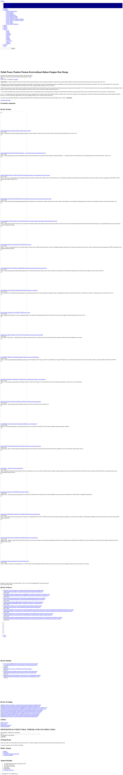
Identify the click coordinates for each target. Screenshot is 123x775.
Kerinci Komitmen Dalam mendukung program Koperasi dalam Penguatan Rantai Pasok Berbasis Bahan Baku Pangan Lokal (29, 221)
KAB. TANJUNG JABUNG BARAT (15, 19)
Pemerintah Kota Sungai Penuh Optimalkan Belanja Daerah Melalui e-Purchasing (19, 290)
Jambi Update (6, 3)
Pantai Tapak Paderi (5, 726)
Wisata (7, 37)
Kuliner (8, 42)
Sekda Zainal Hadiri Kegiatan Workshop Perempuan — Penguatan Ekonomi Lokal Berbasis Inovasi (23, 153)
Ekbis (7, 30)
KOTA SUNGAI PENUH (12, 24)
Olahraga (5, 44)
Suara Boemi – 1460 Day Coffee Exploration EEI (12, 468)
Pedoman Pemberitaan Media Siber (11, 753)
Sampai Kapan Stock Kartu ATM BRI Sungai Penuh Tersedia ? (15, 492)
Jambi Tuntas (9, 4)
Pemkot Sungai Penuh (6, 100)
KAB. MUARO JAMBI (11, 16)
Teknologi (8, 43)
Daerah (8, 7)
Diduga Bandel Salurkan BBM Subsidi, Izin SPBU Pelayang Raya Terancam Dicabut (22, 603)
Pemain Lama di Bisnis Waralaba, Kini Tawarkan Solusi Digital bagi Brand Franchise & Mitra (22, 334)
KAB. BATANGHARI (11, 11)
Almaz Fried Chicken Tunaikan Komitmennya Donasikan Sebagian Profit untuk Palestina (21, 401)
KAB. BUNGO (10, 12)
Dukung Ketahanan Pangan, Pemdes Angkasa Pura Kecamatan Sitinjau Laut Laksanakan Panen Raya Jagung (25, 175)
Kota (7, 6)
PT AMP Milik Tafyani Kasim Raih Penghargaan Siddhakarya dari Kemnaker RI (19, 423)
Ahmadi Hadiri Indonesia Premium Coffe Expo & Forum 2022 (15, 561)
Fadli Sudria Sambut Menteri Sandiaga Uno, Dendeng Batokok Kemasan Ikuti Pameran (20, 514)
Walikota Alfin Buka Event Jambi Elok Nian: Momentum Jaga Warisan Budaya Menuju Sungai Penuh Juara (27, 614)
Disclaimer (5, 752)
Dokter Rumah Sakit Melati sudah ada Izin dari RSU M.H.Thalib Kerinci (19, 672)
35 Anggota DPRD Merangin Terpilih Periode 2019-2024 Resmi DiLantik (20, 665)
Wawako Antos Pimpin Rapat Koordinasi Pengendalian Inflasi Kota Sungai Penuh (19, 537)
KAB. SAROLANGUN (11, 17)
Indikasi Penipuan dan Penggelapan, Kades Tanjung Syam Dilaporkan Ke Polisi (21, 676)
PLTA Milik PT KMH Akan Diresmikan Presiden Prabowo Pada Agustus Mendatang (20, 357)
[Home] (2, 1)
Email (2, 733)
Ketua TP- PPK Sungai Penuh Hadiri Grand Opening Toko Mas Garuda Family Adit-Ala (21, 446)
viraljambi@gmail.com (8, 770)
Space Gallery (4, 724)
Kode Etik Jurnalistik (8, 755)
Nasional (5, 8)
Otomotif (5, 28)
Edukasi (5, 26)
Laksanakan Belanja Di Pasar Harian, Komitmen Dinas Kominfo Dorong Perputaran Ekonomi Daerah (24, 268)
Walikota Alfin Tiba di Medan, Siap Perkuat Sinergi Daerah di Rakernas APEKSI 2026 (23, 591)
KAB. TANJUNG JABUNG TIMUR (15, 20)
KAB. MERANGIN (11, 15)
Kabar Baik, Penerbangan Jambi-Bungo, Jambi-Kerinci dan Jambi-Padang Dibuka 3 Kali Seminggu (23, 379)
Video (4, 46)
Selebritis (8, 39)
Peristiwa (8, 33)
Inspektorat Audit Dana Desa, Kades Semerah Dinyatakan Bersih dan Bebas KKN (22, 607)
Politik (7, 31)
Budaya (8, 35)
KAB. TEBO (9, 21)
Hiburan (8, 38)
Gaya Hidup (9, 40)
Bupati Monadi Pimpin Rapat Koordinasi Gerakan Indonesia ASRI (16, 130)
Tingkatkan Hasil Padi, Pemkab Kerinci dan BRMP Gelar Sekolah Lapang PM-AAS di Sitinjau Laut (26, 595)
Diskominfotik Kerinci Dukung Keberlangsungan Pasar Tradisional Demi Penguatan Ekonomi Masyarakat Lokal (26, 198)
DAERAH (5, 10)
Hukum (5, 25)
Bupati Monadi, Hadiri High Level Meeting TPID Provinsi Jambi (15, 312)
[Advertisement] (43, 59)
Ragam (5, 29)
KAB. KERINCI (10, 13)
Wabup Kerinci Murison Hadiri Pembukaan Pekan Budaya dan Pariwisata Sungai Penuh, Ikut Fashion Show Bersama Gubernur (32, 618)
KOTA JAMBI (9, 22)
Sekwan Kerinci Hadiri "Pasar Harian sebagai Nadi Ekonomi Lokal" (16, 244)
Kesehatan (8, 34)
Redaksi (16, 79)
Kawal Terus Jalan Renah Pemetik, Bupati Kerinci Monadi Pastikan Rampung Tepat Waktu (24, 599)
